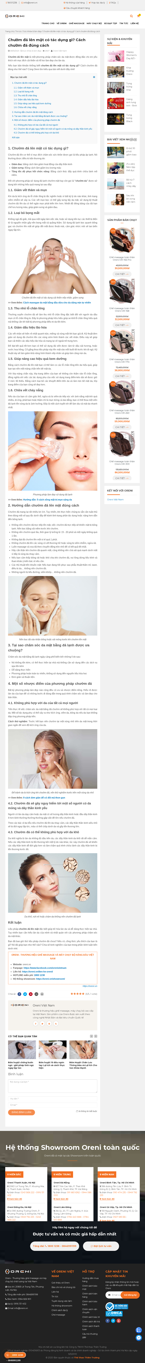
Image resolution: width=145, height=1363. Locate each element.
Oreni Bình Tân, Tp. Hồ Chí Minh (117, 1182)
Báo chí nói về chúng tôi (63, 1287)
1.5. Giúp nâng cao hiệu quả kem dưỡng (32, 103)
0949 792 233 (27, 1217)
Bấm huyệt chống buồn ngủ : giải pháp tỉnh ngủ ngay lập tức (21, 1065)
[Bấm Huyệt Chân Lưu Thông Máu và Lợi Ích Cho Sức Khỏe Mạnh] (83, 1049)
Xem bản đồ (15, 1199)
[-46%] (122, 341)
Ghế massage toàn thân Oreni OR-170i (122, 360)
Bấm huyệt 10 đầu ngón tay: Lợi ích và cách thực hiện (52, 1065)
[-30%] (122, 392)
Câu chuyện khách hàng (77, 8)
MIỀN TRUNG (63, 1174)
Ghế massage (58, 1315)
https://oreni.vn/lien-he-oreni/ (37, 971)
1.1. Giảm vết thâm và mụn (26, 87)
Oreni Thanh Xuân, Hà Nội (21, 1182)
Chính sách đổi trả (91, 1321)
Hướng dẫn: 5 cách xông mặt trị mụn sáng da (47, 499)
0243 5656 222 (27, 1192)
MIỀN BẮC (15, 1174)
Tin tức (123, 23)
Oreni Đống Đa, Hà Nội (19, 1207)
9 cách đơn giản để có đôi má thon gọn (44, 797)
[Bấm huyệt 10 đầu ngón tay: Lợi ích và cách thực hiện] (53, 1049)
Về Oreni (62, 23)
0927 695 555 (119, 1217)
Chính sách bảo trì (91, 1317)
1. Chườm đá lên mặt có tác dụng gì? (29, 83)
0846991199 (32, 1294)
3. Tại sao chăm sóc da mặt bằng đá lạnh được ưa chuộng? (39, 116)
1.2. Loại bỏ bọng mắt (24, 91)
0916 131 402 (20, 1303)
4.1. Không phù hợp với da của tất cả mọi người (36, 125)
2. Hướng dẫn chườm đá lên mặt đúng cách (32, 112)
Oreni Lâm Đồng (62, 1207)
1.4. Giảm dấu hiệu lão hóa (26, 99)
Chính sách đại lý (60, 1310)
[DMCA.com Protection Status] (114, 1313)
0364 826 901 (24, 1299)
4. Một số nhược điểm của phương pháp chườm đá (36, 120)
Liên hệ (135, 23)
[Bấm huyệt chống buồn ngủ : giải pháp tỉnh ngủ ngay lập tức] (22, 1049)
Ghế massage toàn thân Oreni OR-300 (122, 462)
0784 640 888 (74, 1217)
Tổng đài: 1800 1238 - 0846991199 (54, 1246)
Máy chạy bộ (94, 23)
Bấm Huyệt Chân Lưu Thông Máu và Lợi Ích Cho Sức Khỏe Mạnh (83, 1065)
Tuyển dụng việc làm (62, 1301)
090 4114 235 (119, 1192)
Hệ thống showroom (62, 1305)
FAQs (113, 2)
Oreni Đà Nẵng (62, 1182)
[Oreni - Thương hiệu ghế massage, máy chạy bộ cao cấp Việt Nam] (14, 16)
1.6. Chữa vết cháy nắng (25, 107)
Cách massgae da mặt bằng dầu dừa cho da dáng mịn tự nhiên (57, 302)
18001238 (12, 2)
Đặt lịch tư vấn (102, 1246)
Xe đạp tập (110, 23)
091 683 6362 (73, 1192)
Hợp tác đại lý (98, 2)
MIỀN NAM (107, 1174)
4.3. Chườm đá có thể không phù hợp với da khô (36, 132)
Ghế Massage (76, 23)
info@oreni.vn (30, 2)
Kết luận (16, 137)
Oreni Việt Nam (44, 1005)
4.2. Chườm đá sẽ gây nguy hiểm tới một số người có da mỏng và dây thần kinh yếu (53, 129)
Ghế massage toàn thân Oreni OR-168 (122, 309)
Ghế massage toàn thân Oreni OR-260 (122, 411)
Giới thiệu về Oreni (61, 1282)
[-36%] (122, 443)
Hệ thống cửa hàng (75, 2)
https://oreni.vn (90, 986)
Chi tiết (120, 274)
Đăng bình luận (21, 1112)
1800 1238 (39, 975)
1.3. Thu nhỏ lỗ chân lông (25, 95)
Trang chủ (47, 23)
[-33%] (122, 239)
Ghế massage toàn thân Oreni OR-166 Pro (122, 258)
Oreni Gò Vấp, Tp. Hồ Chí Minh (116, 1207)
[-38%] (122, 290)
